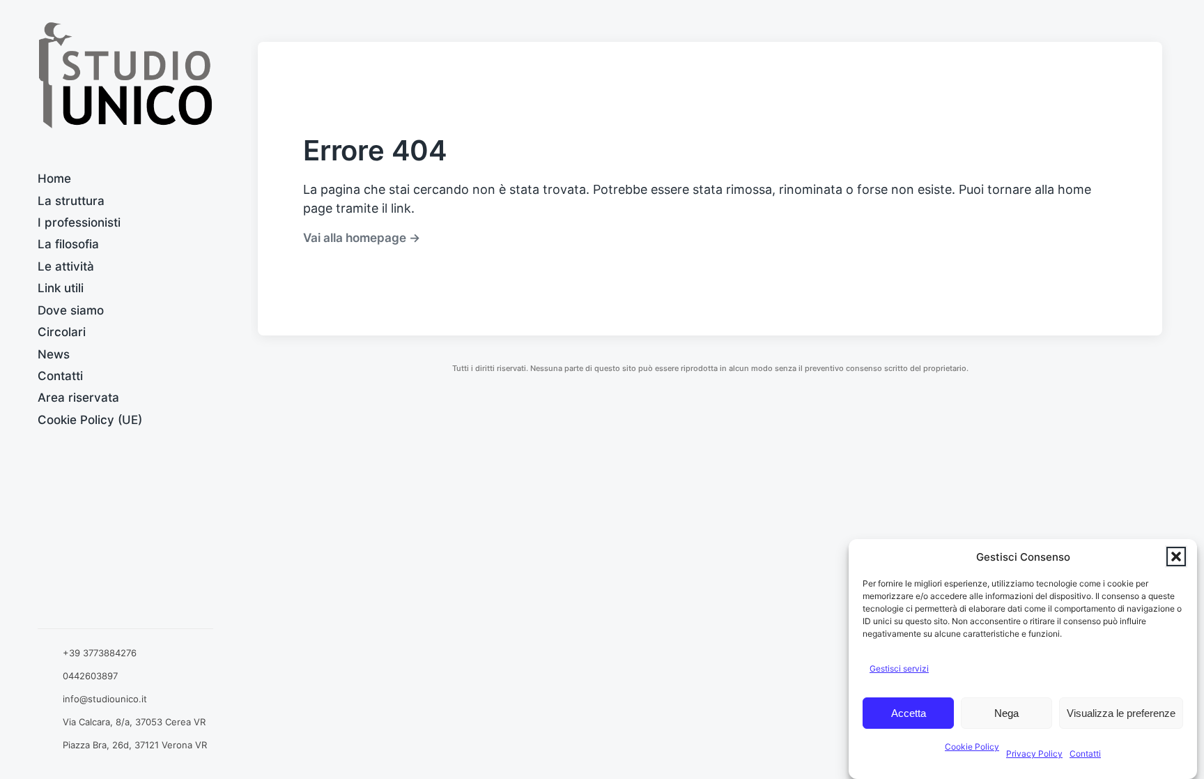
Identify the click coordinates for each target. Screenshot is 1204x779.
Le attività (66, 266)
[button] (1176, 557)
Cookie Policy (972, 746)
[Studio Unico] (125, 75)
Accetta (908, 713)
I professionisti (79, 222)
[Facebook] (125, 606)
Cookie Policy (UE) (90, 420)
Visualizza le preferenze (1121, 713)
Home (54, 179)
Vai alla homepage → (361, 237)
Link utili (61, 288)
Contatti (1085, 753)
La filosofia (68, 244)
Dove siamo (71, 310)
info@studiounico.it (105, 698)
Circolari (62, 332)
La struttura (71, 201)
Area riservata (78, 397)
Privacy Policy (1034, 753)
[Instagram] (170, 606)
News (54, 354)
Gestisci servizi (899, 668)
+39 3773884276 (100, 652)
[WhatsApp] (80, 606)
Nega (1006, 713)
